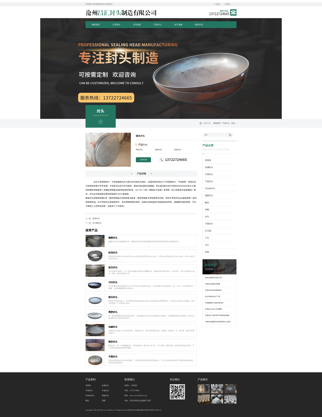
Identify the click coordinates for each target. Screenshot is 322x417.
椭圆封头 (112, 237)
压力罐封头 (97, 223)
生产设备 (178, 25)
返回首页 (216, 123)
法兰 (207, 245)
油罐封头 (112, 327)
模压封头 (112, 297)
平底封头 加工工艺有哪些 (213, 309)
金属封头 (209, 167)
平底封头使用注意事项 (212, 284)
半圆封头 (112, 356)
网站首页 (96, 25)
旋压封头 (112, 267)
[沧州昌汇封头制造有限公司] (121, 12)
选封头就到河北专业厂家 (213, 278)
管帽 (207, 209)
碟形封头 (112, 341)
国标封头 (158, 150)
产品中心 (158, 25)
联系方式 (199, 25)
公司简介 (116, 25)
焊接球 (208, 160)
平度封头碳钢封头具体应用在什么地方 (218, 322)
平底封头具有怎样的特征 (213, 290)
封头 (233, 123)
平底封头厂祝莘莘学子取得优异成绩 (217, 315)
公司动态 (137, 25)
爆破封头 (209, 195)
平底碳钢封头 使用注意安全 (214, 303)
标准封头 (112, 252)
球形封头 (139, 150)
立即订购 (143, 160)
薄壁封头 (112, 312)
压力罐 (208, 231)
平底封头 (209, 174)
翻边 (207, 202)
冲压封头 (112, 282)
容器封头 (177, 150)
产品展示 (217, 4)
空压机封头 (210, 188)
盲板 (207, 252)
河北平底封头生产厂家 (212, 296)
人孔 (207, 238)
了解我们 (227, 4)
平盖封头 (209, 181)
